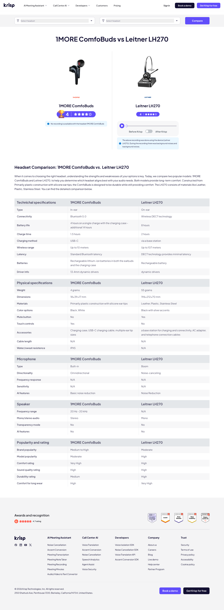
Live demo (153, 559)
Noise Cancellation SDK (126, 549)
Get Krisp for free (208, 5)
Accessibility (187, 559)
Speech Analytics (90, 559)
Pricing (117, 5)
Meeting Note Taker (57, 559)
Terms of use (187, 549)
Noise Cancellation (56, 544)
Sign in (167, 5)
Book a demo (184, 5)
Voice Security (89, 569)
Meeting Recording (57, 564)
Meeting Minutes (55, 569)
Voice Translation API (125, 554)
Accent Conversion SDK (127, 559)
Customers (102, 5)
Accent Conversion (56, 549)
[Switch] (149, 131)
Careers (152, 549)
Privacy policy (188, 554)
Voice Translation (90, 544)
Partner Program (156, 569)
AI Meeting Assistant (34, 5)
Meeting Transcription (58, 554)
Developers (81, 5)
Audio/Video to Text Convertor (62, 574)
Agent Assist (88, 564)
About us (152, 544)
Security (185, 544)
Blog (150, 554)
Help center (154, 564)
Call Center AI (60, 5)
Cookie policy (188, 564)
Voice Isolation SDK (124, 544)
